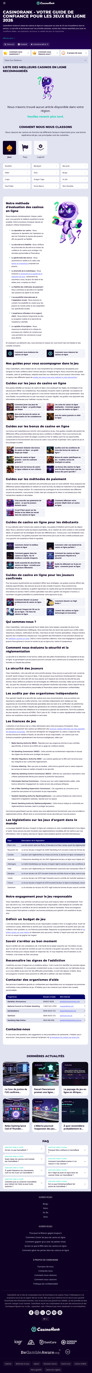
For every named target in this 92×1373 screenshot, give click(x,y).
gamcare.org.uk (66, 1016)
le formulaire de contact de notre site (64, 1037)
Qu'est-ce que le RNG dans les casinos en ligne (45, 1246)
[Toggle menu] (4, 3)
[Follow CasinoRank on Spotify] (54, 1312)
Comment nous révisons (45, 1275)
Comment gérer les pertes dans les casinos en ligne (45, 1250)
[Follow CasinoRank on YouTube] (48, 1312)
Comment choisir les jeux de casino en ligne (45, 1237)
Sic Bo (45, 1212)
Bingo (45, 1204)
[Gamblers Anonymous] (31, 1342)
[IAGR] (18, 1342)
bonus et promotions (20, 263)
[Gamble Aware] (40, 1351)
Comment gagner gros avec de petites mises (45, 1241)
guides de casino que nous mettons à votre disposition (55, 377)
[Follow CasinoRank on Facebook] (31, 1312)
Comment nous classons (45, 1279)
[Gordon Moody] (69, 1342)
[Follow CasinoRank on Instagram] (36, 1312)
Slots (45, 1216)
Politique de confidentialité (45, 1283)
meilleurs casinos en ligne (19, 638)
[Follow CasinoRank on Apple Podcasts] (60, 1312)
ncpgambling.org (67, 1006)
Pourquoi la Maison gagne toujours (45, 1233)
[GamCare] (48, 1342)
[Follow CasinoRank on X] (42, 1312)
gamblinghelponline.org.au (70, 1020)
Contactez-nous (45, 1271)
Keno (45, 1208)
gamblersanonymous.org (70, 1001)
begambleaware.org (68, 1011)
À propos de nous (45, 1266)
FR (44, 1319)
